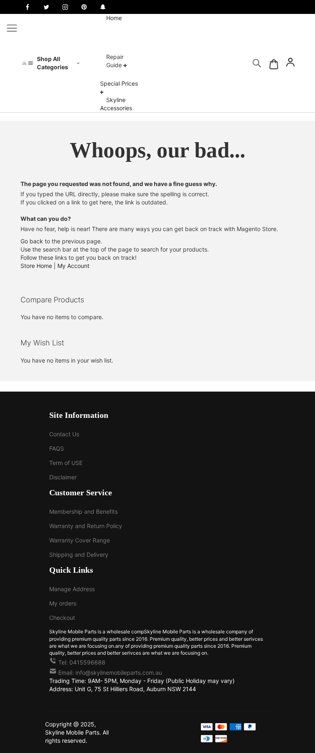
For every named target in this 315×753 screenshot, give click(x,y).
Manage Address (72, 588)
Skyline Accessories (116, 103)
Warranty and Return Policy (85, 525)
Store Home (36, 265)
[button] (290, 63)
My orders (62, 603)
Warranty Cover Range (79, 540)
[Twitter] (46, 7)
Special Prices (119, 83)
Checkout (62, 617)
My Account (73, 265)
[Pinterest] (84, 7)
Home (114, 17)
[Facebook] (27, 7)
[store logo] (24, 63)
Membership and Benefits (83, 511)
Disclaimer (63, 477)
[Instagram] (65, 7)
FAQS (56, 448)
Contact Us (64, 434)
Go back (32, 241)
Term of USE (65, 462)
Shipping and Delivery (78, 554)
